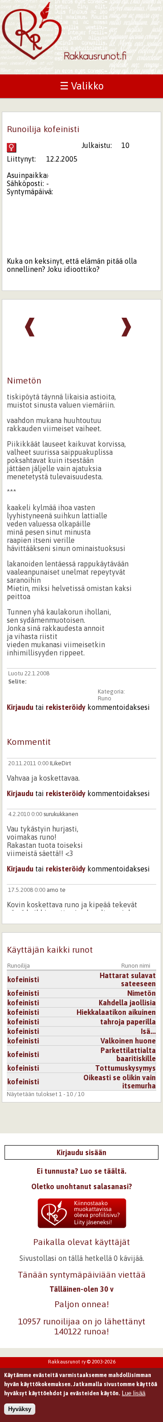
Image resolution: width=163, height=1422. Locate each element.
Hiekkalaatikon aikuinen (116, 1012)
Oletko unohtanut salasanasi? (81, 1186)
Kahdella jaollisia (127, 1003)
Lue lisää (133, 1393)
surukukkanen (60, 814)
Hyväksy (19, 1409)
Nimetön (141, 993)
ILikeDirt (60, 763)
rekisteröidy (66, 707)
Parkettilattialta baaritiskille (128, 1054)
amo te (56, 889)
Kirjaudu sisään (81, 1152)
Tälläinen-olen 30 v (81, 1289)
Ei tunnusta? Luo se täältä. (81, 1171)
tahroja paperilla (128, 1022)
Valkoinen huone (128, 1041)
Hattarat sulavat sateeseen (128, 979)
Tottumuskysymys (125, 1068)
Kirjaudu (20, 707)
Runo (104, 698)
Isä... (148, 1031)
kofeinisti (23, 979)
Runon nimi (135, 965)
